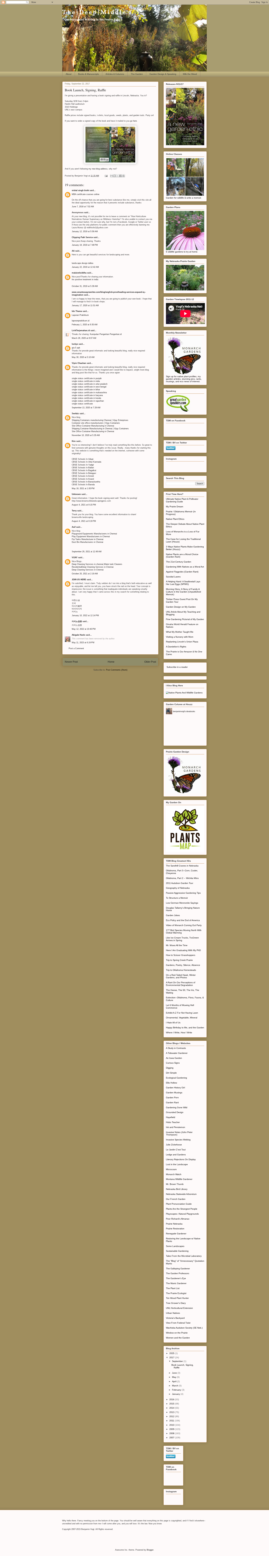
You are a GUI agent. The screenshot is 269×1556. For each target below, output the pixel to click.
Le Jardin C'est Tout (176, 1149)
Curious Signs (173, 1063)
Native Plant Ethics (175, 519)
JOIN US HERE (79, 579)
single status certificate (82, 404)
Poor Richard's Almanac (177, 1219)
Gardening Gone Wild (176, 1107)
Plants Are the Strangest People (181, 1209)
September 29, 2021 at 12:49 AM (86, 551)
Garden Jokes (173, 915)
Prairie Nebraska (174, 1224)
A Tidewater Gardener (177, 1053)
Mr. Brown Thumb (175, 1184)
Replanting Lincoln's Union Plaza (182, 641)
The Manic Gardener (176, 1283)
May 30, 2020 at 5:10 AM (83, 357)
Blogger (150, 1550)
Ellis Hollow (171, 1082)
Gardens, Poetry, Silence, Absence (183, 965)
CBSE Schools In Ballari (83, 467)
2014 (172, 1408)
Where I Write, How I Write (179, 1032)
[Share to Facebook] (120, 175)
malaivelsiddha (79, 273)
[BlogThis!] (114, 175)
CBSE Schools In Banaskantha (86, 482)
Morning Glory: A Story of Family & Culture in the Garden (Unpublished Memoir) (183, 592)
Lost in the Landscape (177, 1164)
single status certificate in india (86, 381)
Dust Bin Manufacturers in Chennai (87, 542)
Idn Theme (77, 311)
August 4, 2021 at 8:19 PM (84, 521)
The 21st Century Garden (178, 561)
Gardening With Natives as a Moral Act (185, 566)
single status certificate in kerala (86, 398)
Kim (74, 441)
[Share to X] (117, 175)
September (178, 1361)
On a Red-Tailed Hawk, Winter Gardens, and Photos (181, 976)
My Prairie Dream (174, 506)
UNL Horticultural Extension (179, 1308)
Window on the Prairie (177, 1332)
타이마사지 (77, 609)
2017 (172, 1357)
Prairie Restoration (175, 1228)
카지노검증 (77, 621)
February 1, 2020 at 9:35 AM (84, 324)
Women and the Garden (178, 1337)
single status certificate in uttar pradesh (89, 384)
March (175, 1385)
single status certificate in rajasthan (88, 401)
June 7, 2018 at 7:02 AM (83, 206)
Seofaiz (75, 413)
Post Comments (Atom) (116, 670)
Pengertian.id (116, 334)
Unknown (76, 494)
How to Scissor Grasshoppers (180, 955)
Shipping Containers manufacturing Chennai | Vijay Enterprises (100, 420)
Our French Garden (175, 1199)
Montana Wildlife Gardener (179, 1179)
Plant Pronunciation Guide (179, 1204)
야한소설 (76, 600)
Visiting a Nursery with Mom (179, 637)
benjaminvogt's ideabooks (184, 711)
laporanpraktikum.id (80, 321)
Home (111, 661)
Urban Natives (173, 1313)
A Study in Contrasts (176, 1048)
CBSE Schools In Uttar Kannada (86, 462)
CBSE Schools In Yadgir (83, 465)
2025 (172, 1353)
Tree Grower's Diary (176, 1303)
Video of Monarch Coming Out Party (184, 925)
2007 (172, 1437)
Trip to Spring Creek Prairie (179, 960)
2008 (172, 1433)
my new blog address (98, 169)
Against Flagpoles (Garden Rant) (182, 571)
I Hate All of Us (173, 1022)
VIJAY (75, 557)
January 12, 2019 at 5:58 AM (85, 231)
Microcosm (171, 1169)
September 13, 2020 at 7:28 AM (86, 407)
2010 (172, 1425)
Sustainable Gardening (177, 1251)
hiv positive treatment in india (85, 279)
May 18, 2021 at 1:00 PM (83, 488)
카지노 (75, 611)
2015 (172, 1403)
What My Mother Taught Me (179, 632)
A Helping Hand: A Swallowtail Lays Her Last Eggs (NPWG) (183, 582)
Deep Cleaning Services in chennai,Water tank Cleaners (97, 564)
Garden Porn (172, 1097)
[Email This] (111, 175)
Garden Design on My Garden (181, 607)
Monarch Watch (173, 1174)
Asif (74, 527)
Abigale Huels (78, 635)
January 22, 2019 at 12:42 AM (85, 267)
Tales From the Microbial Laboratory (184, 1256)
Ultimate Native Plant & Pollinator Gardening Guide (182, 500)
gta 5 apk (76, 348)
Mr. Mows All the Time (176, 945)
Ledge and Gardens (176, 1154)
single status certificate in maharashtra (89, 392)
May (174, 1377)
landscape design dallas (82, 263)
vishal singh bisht (80, 190)
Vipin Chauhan (79, 363)
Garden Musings (174, 1092)
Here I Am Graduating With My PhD (183, 950)
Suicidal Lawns (173, 576)
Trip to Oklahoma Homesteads (181, 970)
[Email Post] (106, 176)
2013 (172, 1412)
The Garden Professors (177, 1273)
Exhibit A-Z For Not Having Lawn (182, 1013)
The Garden (137, 74)
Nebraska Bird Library (176, 1189)
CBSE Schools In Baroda (83, 484)
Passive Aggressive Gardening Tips (183, 893)
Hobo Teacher (173, 1122)
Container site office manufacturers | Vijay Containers (96, 423)
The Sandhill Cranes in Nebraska (182, 865)
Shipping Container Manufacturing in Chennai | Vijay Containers (100, 428)
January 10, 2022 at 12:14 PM (85, 615)
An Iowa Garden (174, 1058)
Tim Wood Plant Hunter (177, 1298)
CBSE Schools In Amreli (83, 476)
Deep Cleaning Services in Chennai (88, 570)
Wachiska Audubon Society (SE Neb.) (184, 1328)
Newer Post (71, 661)
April (174, 1381)
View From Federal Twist (178, 1323)
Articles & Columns (115, 74)
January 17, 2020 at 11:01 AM (85, 305)
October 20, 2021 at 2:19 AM (85, 573)
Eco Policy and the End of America (183, 920)
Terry (74, 510)
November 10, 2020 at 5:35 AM (86, 435)
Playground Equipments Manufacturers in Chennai (94, 534)
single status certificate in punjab (86, 378)
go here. (134, 121)
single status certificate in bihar (86, 389)
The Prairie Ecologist (176, 1293)
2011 (172, 1420)
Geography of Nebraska (178, 888)
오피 (74, 603)
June (174, 1373)
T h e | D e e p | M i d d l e (93, 12)
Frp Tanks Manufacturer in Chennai (87, 539)
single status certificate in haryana (87, 395)
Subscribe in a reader (177, 667)
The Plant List (172, 1288)
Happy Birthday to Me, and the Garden (185, 1027)
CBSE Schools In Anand (83, 479)
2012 (172, 1416)
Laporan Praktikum (80, 315)
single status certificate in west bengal (89, 387)
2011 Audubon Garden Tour (179, 883)
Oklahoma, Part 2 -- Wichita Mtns (182, 878)
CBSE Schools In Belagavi (84, 473)
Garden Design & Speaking (162, 74)
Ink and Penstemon (175, 1127)
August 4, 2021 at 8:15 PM (84, 505)
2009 (172, 1429)
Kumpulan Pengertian (99, 334)
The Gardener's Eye (176, 1278)
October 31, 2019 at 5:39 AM (85, 286)
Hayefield (170, 1117)
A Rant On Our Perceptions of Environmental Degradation (180, 983)
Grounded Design (174, 1112)
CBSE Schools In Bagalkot (84, 470)
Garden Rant (172, 1102)
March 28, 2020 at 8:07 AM (84, 338)
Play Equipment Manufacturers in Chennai (91, 536)
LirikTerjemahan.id (81, 330)
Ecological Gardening (176, 1078)
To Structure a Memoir (177, 898)
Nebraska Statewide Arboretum (181, 1194)
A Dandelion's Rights (176, 646)
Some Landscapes (175, 1246)
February (177, 1390)
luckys (75, 344)
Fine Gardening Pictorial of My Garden (185, 619)
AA (73, 251)
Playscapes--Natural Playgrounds (182, 1214)
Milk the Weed (190, 74)
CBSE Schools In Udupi (82, 459)
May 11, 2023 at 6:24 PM (83, 642)
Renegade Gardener (176, 1233)
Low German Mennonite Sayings (182, 903)
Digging (169, 1068)
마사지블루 (77, 606)
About (68, 74)
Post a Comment (76, 648)
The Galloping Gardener (178, 1268)
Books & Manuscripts (88, 74)
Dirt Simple (171, 1073)
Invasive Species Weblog (178, 1139)
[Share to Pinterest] (123, 175)
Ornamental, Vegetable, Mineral (181, 1017)
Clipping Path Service (82, 237)
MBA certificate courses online (85, 194)
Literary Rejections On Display (181, 1159)
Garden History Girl (175, 1087)
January (176, 1394)
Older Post (150, 661)
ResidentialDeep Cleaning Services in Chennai (92, 567)
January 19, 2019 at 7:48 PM (85, 245)
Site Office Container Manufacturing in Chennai (93, 426)
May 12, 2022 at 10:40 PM (84, 629)
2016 (172, 1399)
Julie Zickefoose (174, 1144)
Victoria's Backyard (175, 1318)
